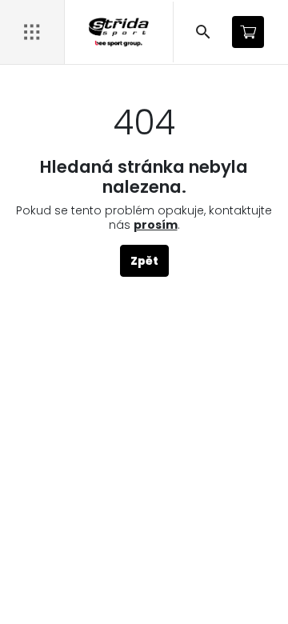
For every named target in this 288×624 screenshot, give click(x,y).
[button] (203, 32)
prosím (156, 225)
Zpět (144, 261)
